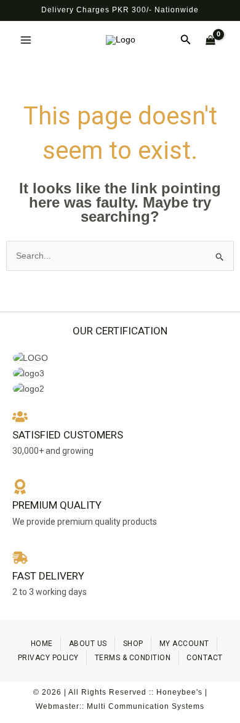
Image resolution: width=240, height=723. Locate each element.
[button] (185, 40)
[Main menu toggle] (26, 40)
